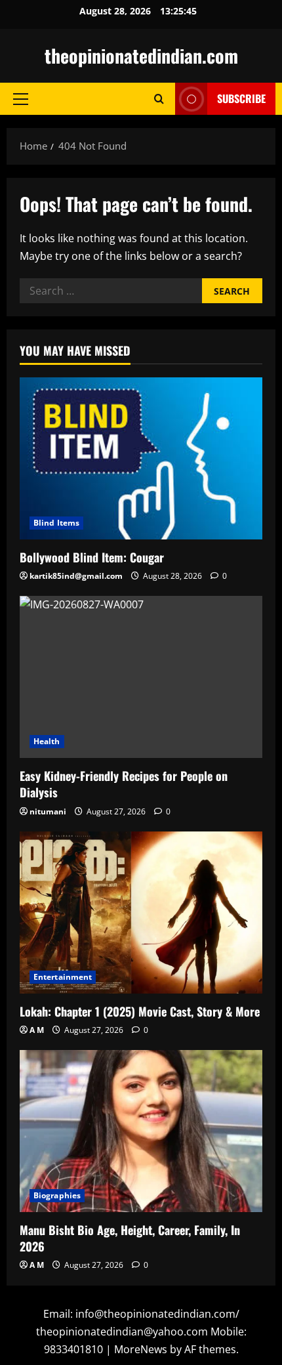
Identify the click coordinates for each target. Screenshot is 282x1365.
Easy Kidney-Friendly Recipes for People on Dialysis (124, 784)
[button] (21, 99)
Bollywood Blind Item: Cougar (92, 557)
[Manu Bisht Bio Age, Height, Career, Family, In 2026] (141, 1131)
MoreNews (140, 1349)
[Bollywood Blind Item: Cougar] (141, 458)
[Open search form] (159, 99)
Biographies (57, 1195)
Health (46, 741)
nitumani (48, 811)
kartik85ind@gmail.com (76, 575)
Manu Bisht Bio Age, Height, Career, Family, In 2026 (130, 1238)
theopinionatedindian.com (141, 55)
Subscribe (241, 98)
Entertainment (62, 976)
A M (37, 1030)
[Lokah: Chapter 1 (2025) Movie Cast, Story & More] (141, 912)
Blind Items (56, 522)
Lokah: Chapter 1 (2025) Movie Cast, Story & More (140, 1011)
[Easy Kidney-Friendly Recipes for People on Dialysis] (141, 677)
